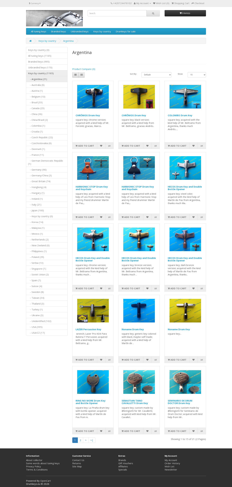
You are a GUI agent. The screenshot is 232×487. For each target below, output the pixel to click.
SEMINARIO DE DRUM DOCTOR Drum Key (180, 402)
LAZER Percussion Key (88, 329)
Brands (122, 460)
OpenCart (45, 480)
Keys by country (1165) (41, 73)
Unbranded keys (80, 31)
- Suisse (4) (35, 286)
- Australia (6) (36, 84)
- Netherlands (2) (38, 239)
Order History (172, 463)
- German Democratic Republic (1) (45, 162)
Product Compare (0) (83, 69)
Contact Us (78, 460)
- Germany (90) (37, 169)
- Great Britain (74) (39, 181)
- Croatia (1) (35, 131)
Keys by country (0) (38, 49)
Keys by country (102, 31)
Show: (180, 74)
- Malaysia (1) (36, 227)
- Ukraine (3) (35, 315)
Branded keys (58, 31)
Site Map (77, 466)
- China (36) (35, 114)
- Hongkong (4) (37, 187)
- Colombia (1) (36, 125)
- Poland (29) (36, 257)
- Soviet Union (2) (38, 274)
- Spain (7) (34, 280)
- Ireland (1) (35, 198)
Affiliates (123, 466)
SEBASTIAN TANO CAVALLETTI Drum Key (135, 402)
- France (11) (36, 154)
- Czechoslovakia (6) (40, 143)
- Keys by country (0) (40, 216)
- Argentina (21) (37, 79)
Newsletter (171, 469)
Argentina (68, 40)
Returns (76, 463)
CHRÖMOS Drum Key (88, 115)
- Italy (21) (34, 204)
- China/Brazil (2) (38, 119)
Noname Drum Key (133, 329)
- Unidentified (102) (39, 321)
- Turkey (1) (35, 309)
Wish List (169, 466)
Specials (122, 469)
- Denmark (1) (36, 149)
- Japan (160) (36, 210)
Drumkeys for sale (126, 31)
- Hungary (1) (36, 192)
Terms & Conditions (37, 469)
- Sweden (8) (36, 291)
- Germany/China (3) (40, 175)
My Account (171, 460)
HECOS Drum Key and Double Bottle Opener (185, 188)
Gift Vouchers (125, 463)
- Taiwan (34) (36, 297)
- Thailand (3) (36, 303)
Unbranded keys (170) (40, 67)
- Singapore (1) (37, 268)
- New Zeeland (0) (39, 245)
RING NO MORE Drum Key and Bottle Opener (90, 402)
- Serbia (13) (35, 262)
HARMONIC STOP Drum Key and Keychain (92, 188)
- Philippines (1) (37, 251)
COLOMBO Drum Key (180, 115)
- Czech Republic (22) (40, 137)
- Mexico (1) (35, 233)
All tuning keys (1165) (39, 55)
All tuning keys (38, 31)
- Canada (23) (36, 108)
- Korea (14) (35, 222)
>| (91, 440)
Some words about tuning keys (43, 463)
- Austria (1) (35, 90)
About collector (34, 460)
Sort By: (133, 74)
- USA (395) (35, 326)
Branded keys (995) (39, 61)
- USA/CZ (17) (36, 332)
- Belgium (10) (36, 96)
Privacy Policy (33, 466)
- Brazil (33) (35, 102)
